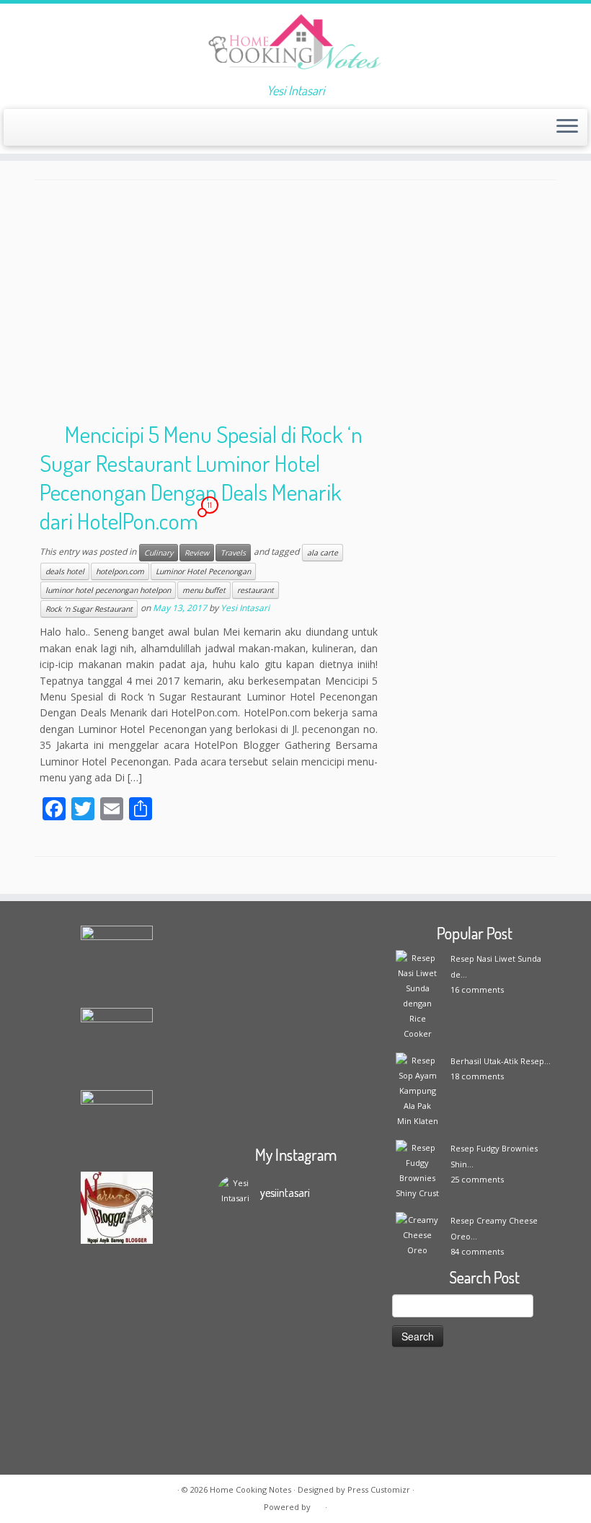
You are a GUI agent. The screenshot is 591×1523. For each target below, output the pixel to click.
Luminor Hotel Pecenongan (203, 571)
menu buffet (204, 590)
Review (197, 553)
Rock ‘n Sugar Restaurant (89, 609)
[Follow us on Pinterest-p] (162, 128)
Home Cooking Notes (250, 1489)
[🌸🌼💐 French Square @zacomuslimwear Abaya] (276, 1310)
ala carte (322, 553)
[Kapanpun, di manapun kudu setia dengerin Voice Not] (237, 1339)
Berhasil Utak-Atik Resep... (500, 1060)
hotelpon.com (120, 571)
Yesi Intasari (245, 608)
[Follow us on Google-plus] (104, 128)
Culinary (158, 553)
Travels (233, 553)
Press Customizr (378, 1489)
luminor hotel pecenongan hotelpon (108, 590)
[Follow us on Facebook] (65, 128)
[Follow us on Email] (45, 128)
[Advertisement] (295, 304)
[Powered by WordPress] (318, 1504)
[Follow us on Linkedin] (182, 128)
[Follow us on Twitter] (84, 128)
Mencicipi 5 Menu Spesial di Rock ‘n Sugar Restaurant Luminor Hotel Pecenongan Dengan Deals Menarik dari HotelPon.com (201, 477)
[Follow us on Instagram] (123, 128)
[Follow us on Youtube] (143, 128)
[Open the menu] (567, 128)
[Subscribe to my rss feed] (26, 128)
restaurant (255, 590)
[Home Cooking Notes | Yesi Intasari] (295, 43)
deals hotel (64, 571)
